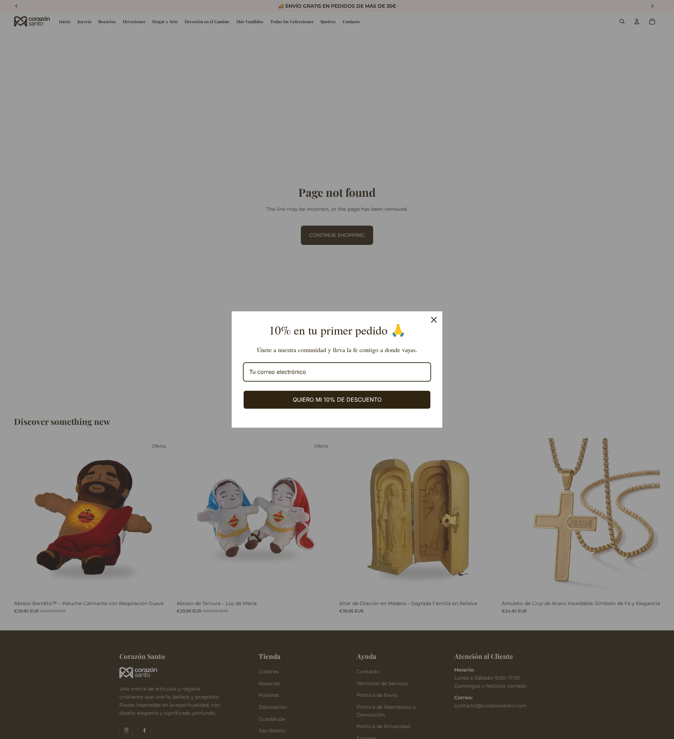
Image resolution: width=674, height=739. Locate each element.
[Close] (433, 319)
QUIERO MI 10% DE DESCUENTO (337, 399)
